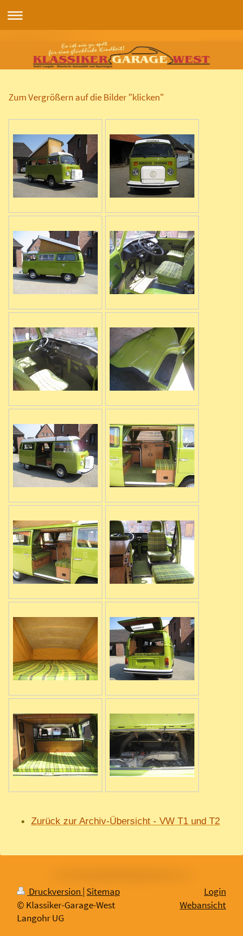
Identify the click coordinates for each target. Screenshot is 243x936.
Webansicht (203, 905)
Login (215, 892)
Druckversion (55, 892)
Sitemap (103, 892)
